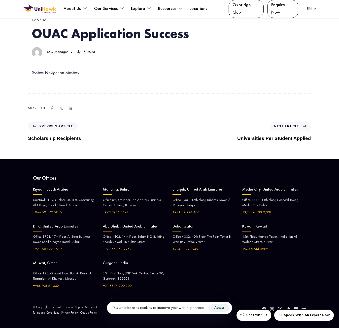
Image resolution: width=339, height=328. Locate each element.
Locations (198, 9)
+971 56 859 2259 (117, 249)
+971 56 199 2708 (256, 212)
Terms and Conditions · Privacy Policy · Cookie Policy (65, 313)
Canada (39, 20)
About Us (73, 9)
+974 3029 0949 (185, 249)
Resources (168, 9)
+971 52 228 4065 (186, 212)
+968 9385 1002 (46, 286)
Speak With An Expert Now (307, 315)
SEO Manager (57, 52)
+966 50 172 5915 (47, 212)
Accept (219, 308)
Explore (138, 9)
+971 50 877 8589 (47, 249)
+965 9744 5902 (255, 249)
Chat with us (256, 315)
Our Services (106, 9)
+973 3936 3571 (116, 212)
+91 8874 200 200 (117, 286)
